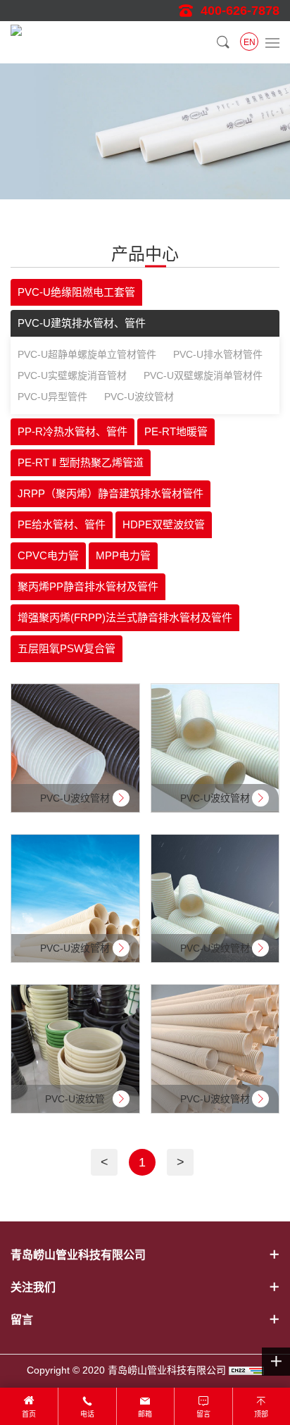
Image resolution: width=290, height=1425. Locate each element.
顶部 (261, 1414)
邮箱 (145, 1414)
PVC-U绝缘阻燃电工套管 (76, 292)
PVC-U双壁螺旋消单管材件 (203, 375)
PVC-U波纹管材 (139, 396)
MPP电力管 (123, 555)
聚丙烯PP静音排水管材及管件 (88, 586)
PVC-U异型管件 (52, 396)
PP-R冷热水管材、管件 (72, 431)
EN (250, 42)
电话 (87, 1414)
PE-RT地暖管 (176, 431)
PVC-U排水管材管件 (218, 354)
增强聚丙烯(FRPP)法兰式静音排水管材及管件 (125, 617)
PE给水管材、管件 (62, 524)
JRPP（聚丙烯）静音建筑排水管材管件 (110, 493)
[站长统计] (246, 1370)
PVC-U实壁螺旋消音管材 (72, 375)
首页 (29, 1414)
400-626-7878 (240, 11)
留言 (203, 1414)
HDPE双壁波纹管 (163, 524)
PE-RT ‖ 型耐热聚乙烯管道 (81, 462)
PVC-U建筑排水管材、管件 (82, 323)
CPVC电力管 (48, 555)
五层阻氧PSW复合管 (66, 648)
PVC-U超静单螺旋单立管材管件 (87, 354)
